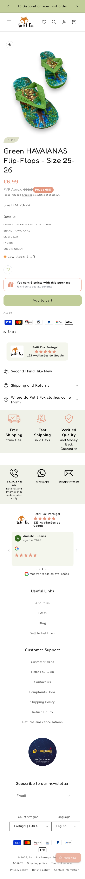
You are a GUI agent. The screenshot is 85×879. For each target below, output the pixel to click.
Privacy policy (19, 870)
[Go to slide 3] (42, 569)
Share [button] (12, 331)
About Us (42, 603)
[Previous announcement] (8, 6)
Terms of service (61, 863)
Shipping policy (37, 863)
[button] (9, 22)
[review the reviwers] (17, 550)
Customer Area (42, 662)
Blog (42, 623)
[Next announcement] (77, 6)
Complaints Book (42, 692)
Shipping (27, 194)
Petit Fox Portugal (40, 857)
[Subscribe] (68, 796)
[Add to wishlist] (8, 269)
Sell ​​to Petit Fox (42, 633)
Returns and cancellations (42, 722)
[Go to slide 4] (45, 569)
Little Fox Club (42, 672)
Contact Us (42, 682)
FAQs (42, 613)
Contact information (66, 870)
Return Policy (42, 712)
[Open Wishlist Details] (44, 22)
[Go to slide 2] (39, 569)
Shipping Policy (42, 702)
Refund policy (41, 870)
